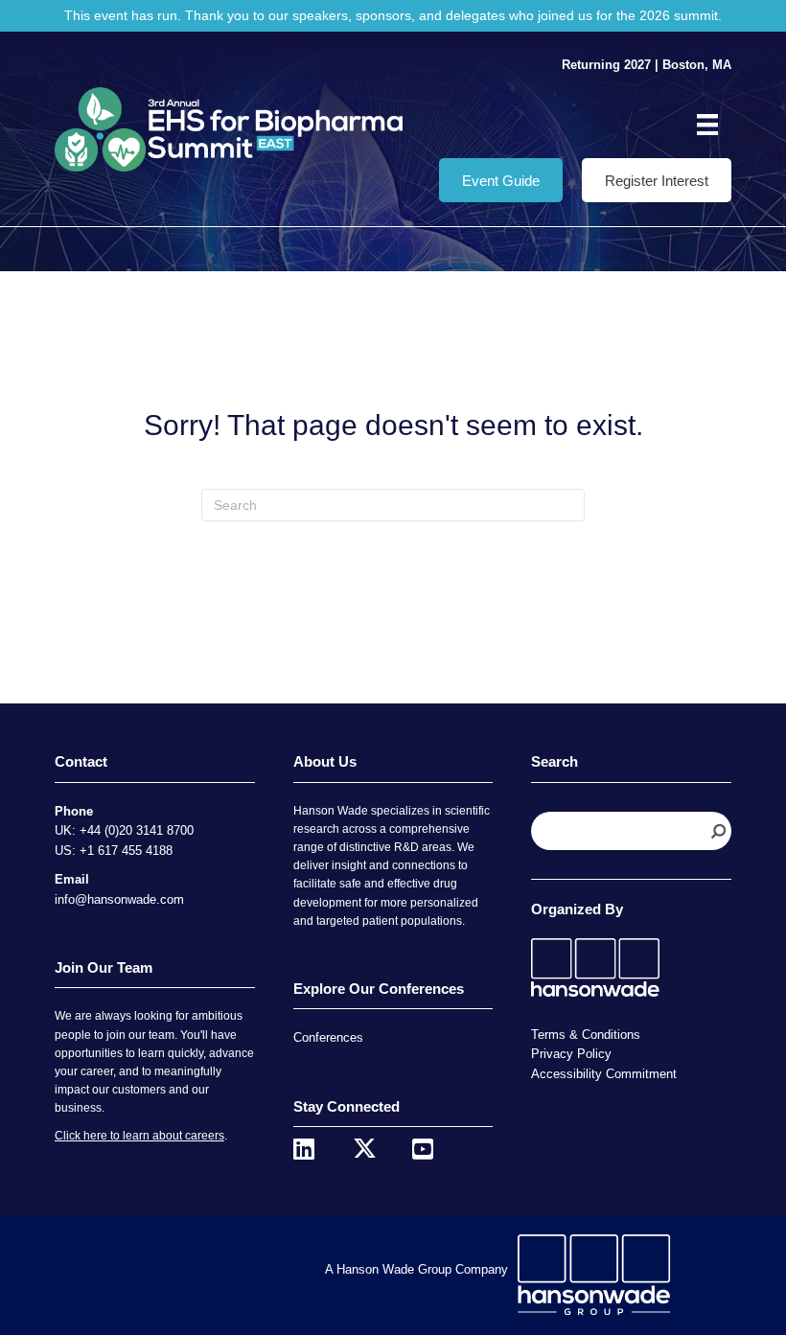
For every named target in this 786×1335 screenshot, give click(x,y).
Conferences (328, 1037)
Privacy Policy (571, 1054)
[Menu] (707, 125)
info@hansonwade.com (119, 899)
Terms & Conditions (585, 1034)
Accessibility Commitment (604, 1074)
